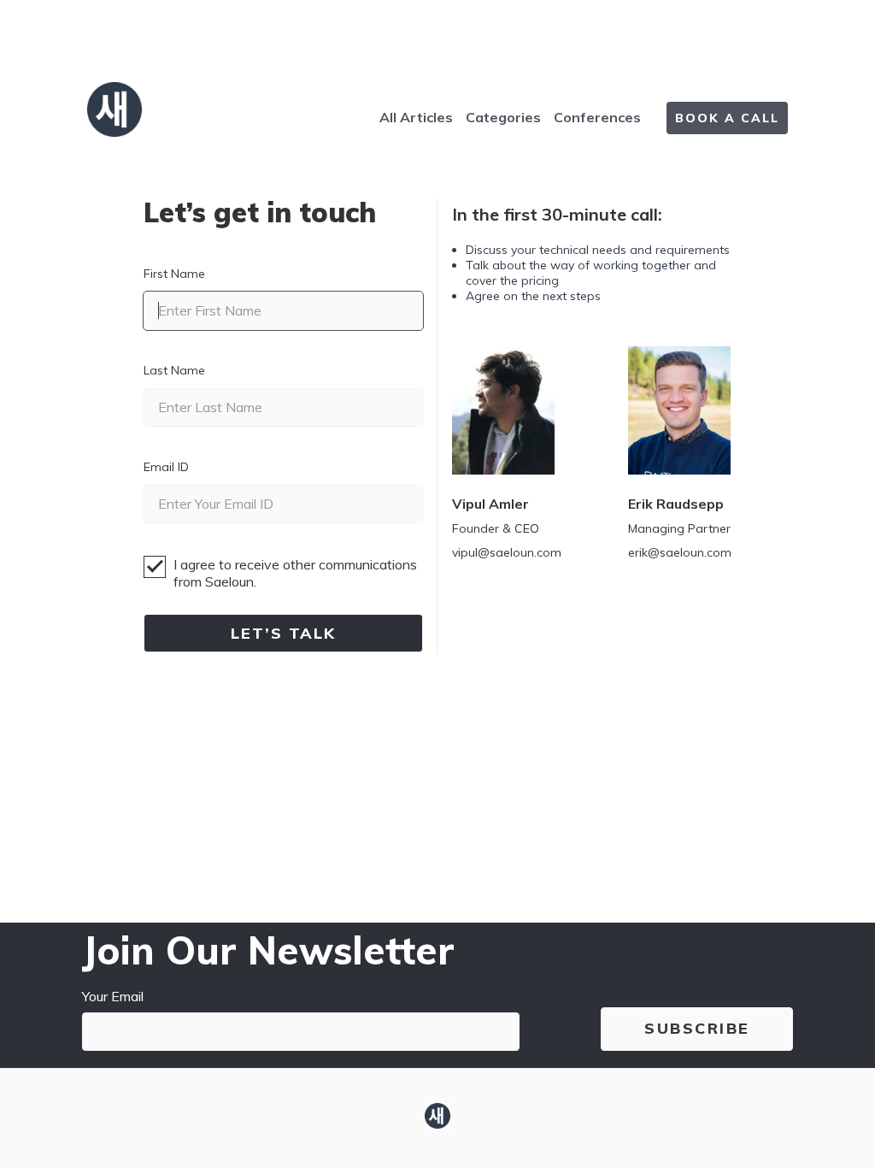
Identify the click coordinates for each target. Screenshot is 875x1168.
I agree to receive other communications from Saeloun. (295, 573)
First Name (174, 273)
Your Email (113, 996)
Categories (503, 117)
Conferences (597, 117)
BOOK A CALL (727, 118)
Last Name (174, 370)
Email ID (166, 467)
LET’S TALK (283, 633)
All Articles (416, 117)
